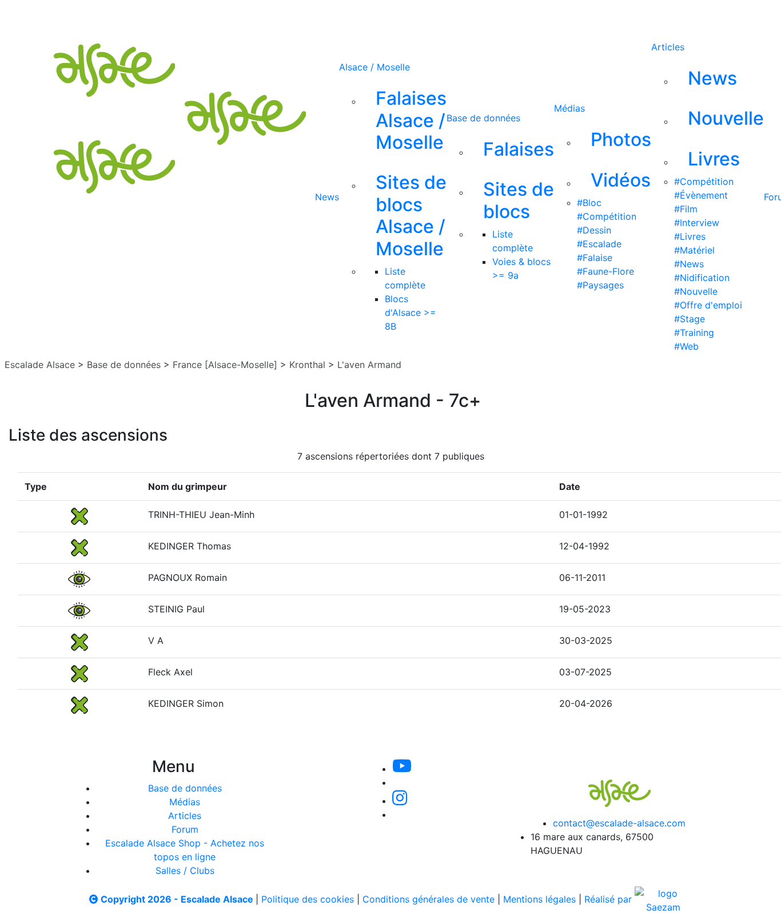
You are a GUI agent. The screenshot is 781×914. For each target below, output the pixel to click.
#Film (686, 209)
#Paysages (600, 285)
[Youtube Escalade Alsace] (334, 16)
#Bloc (589, 202)
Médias (569, 108)
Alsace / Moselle (374, 67)
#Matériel (694, 250)
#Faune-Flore (605, 271)
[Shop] (487, 16)
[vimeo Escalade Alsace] (373, 16)
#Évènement (701, 195)
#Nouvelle (696, 291)
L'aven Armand (369, 364)
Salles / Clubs (185, 870)
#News (689, 264)
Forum (185, 829)
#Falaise (594, 257)
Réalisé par (609, 899)
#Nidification (702, 277)
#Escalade (599, 244)
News (327, 197)
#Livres (690, 236)
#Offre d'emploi (708, 305)
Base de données (483, 118)
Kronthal (307, 364)
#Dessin (594, 230)
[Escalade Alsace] (608, 786)
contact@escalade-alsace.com (619, 823)
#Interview (696, 222)
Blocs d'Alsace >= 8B (410, 312)
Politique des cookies (307, 899)
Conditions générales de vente (428, 899)
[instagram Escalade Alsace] (411, 16)
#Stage (689, 319)
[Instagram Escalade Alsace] (399, 800)
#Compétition (606, 216)
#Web (686, 346)
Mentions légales (539, 899)
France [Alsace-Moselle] (225, 364)
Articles (667, 47)
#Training (694, 332)
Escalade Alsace (40, 364)
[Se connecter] (520, 16)
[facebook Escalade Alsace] (448, 16)
